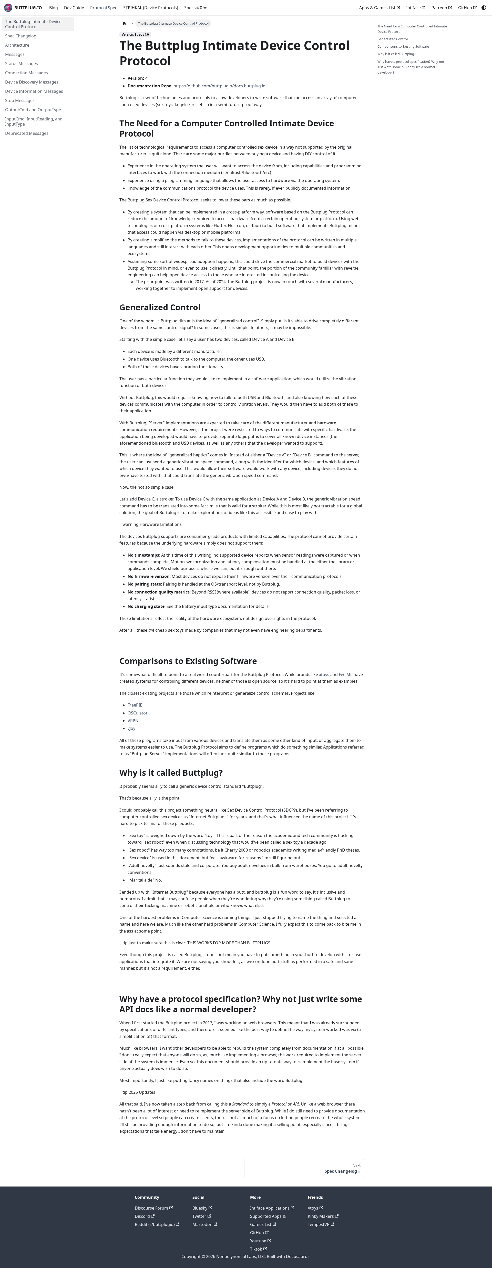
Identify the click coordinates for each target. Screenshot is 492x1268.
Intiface (413, 8)
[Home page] (124, 23)
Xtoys (313, 1208)
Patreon (439, 8)
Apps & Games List (377, 8)
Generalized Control (392, 39)
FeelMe (346, 674)
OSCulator (138, 713)
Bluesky (199, 1208)
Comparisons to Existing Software (403, 46)
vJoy (131, 728)
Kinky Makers (321, 1216)
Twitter (199, 1216)
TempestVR (319, 1224)
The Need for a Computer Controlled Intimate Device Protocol (412, 29)
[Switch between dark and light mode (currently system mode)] (484, 8)
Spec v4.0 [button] (193, 8)
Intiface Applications (270, 1208)
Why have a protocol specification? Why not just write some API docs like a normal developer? (410, 67)
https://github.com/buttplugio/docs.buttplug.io (219, 86)
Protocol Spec (103, 8)
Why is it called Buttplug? (396, 54)
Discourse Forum (151, 1208)
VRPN (133, 720)
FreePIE (135, 705)
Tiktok (256, 1249)
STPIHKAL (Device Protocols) (150, 8)
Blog (53, 8)
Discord (142, 1216)
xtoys (324, 674)
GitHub (465, 8)
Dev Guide (74, 8)
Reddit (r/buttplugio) (155, 1224)
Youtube (258, 1241)
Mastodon (202, 1224)
